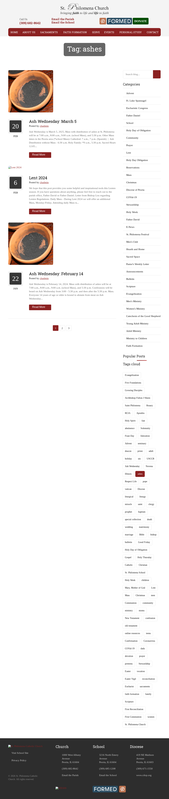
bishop (153, 534)
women (151, 717)
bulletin (128, 542)
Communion (130, 603)
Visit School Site (20, 753)
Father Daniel (133, 115)
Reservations (132, 167)
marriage (129, 534)
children (145, 580)
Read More (38, 154)
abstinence (130, 428)
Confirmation (131, 641)
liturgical (129, 496)
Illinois (128, 474)
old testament (131, 626)
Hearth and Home (135, 249)
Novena (149, 466)
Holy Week (132, 212)
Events (109, 32)
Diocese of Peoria (135, 190)
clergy (151, 504)
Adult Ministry (133, 331)
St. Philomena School (135, 572)
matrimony (144, 527)
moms (141, 610)
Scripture (130, 286)
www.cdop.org (144, 775)
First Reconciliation (134, 709)
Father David (133, 219)
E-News (130, 227)
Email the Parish (62, 19)
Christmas (131, 182)
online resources (132, 633)
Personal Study (130, 32)
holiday (128, 458)
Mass (129, 175)
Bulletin (130, 279)
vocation (141, 671)
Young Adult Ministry (137, 323)
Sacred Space (133, 256)
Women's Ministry (135, 308)
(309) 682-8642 (30, 23)
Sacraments (49, 32)
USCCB (150, 458)
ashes (140, 474)
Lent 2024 (38, 177)
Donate (140, 21)
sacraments (145, 686)
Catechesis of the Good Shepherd (143, 316)
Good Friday (144, 542)
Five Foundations (133, 383)
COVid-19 (131, 197)
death (149, 519)
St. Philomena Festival (137, 234)
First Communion (133, 717)
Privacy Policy (19, 760)
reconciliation (148, 679)
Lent (128, 152)
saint (140, 504)
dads (143, 648)
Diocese (141, 489)
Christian (143, 565)
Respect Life (131, 481)
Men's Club (132, 242)
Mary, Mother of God (135, 588)
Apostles (140, 413)
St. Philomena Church (135, 724)
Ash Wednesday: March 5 (53, 121)
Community (132, 138)
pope (145, 481)
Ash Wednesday (132, 466)
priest (140, 451)
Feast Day (129, 436)
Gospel (128, 557)
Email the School (62, 22)
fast (143, 420)
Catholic (129, 565)
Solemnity (145, 428)
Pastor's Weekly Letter (137, 264)
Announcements (134, 271)
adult (151, 451)
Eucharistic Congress (137, 108)
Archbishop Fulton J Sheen (137, 398)
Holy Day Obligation (137, 160)
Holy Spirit (130, 420)
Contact (152, 32)
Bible (141, 534)
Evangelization (134, 294)
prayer (142, 656)
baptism (141, 512)
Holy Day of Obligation (138, 130)
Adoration (145, 436)
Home (14, 32)
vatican (128, 489)
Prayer (129, 145)
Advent (130, 93)
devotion (129, 656)
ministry (129, 610)
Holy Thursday (144, 557)
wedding (129, 527)
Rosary (149, 405)
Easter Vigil (130, 679)
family (148, 694)
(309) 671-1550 (144, 768)
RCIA (127, 413)
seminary (142, 443)
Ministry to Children (136, 338)
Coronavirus (149, 641)
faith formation (132, 694)
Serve (96, 32)
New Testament (132, 618)
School (129, 123)
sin (139, 458)
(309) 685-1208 (107, 768)
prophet (128, 512)
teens (148, 633)
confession (150, 618)
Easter (128, 671)
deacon (128, 451)
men (153, 595)
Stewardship (132, 204)
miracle (128, 504)
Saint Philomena (132, 405)
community (148, 603)
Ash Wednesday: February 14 (56, 273)
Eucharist (129, 686)
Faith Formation (75, 32)
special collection (133, 519)
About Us (28, 32)
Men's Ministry (134, 301)
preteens (129, 663)
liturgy (142, 496)
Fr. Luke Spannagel (136, 100)
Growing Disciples (133, 390)
